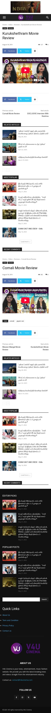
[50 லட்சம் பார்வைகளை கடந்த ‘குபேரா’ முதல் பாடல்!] (9, 148)
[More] (35, 50)
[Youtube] (34, 697)
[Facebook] (16, 697)
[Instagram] (22, 697)
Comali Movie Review (11, 113)
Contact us (6, 631)
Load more (25, 242)
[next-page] (8, 170)
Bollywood (6, 139)
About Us (6, 615)
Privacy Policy (8, 625)
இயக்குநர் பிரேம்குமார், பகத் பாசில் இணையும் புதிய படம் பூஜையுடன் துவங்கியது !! (30, 186)
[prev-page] (4, 170)
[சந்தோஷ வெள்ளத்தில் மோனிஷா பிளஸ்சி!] (9, 161)
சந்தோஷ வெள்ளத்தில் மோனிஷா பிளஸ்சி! (33, 157)
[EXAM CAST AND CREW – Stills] (9, 232)
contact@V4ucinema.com (22, 680)
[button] (4, 17)
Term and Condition (10, 620)
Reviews (17, 25)
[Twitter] (28, 697)
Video (10, 25)
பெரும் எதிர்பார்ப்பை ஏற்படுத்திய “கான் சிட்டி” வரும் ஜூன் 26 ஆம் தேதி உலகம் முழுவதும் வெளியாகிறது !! (32, 199)
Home (4, 25)
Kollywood (6, 152)
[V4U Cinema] (25, 648)
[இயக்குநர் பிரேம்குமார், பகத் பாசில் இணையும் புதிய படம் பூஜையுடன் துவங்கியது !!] (9, 187)
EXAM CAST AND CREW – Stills (30, 229)
